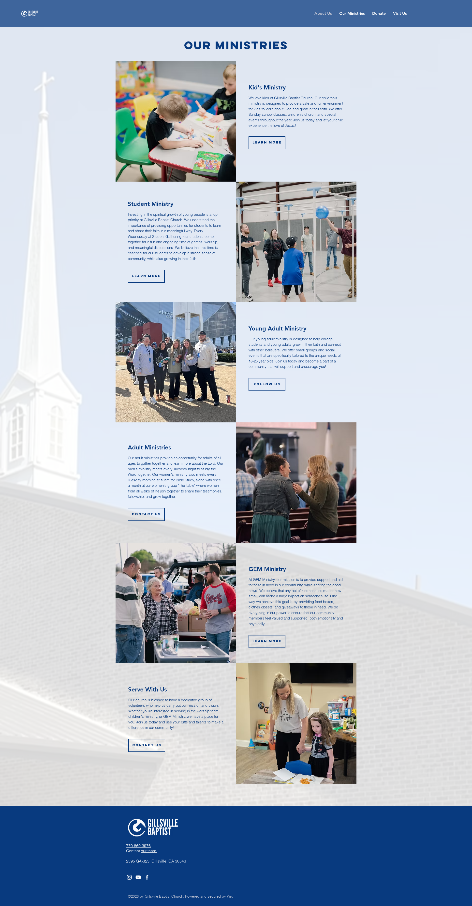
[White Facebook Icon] (147, 877)
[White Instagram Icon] (129, 877)
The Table (186, 485)
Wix (230, 896)
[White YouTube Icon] (138, 877)
